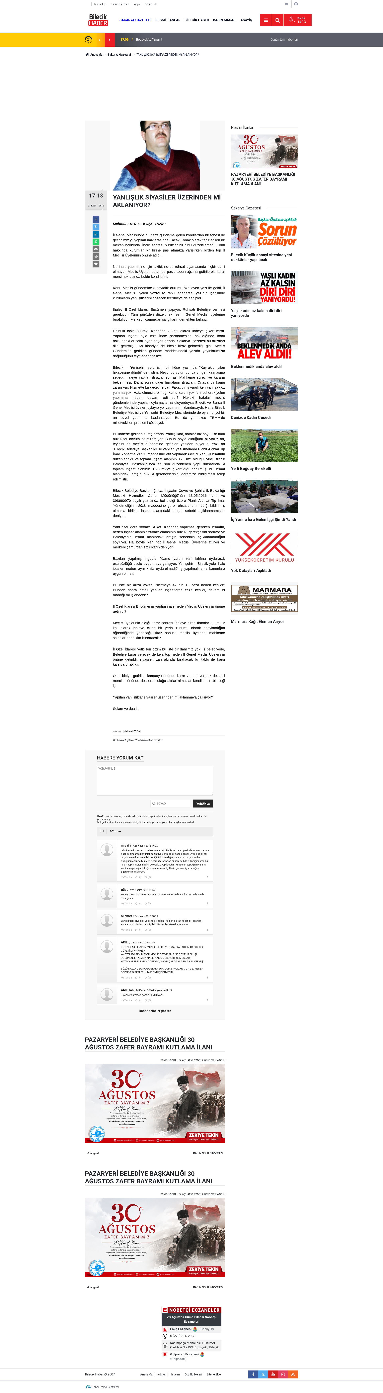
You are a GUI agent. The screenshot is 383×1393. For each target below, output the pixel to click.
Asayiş (246, 20)
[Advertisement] (191, 91)
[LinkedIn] (96, 234)
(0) (139, 877)
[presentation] (99, 39)
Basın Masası (225, 20)
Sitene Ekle (151, 4)
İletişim (175, 1374)
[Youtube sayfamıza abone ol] (273, 1374)
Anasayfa (96, 54)
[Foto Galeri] (296, 4)
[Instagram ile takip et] (283, 1374)
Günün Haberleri (120, 4)
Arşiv (137, 4)
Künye (162, 1374)
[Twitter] (96, 227)
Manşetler (100, 4)
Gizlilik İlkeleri (193, 1374)
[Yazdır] (96, 256)
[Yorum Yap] (96, 264)
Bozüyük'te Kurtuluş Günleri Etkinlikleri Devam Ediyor (172, 39)
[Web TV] (286, 4)
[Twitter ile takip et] (263, 1374)
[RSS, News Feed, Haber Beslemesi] (293, 1374)
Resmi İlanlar (168, 20)
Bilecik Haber (197, 20)
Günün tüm (284, 39)
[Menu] (265, 20)
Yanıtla (128, 877)
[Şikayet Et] (207, 877)
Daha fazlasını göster (155, 1011)
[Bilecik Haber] (98, 20)
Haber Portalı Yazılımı (105, 1387)
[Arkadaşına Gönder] (96, 249)
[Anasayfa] (87, 4)
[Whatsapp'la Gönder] (96, 242)
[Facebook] (96, 219)
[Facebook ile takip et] (253, 1374)
